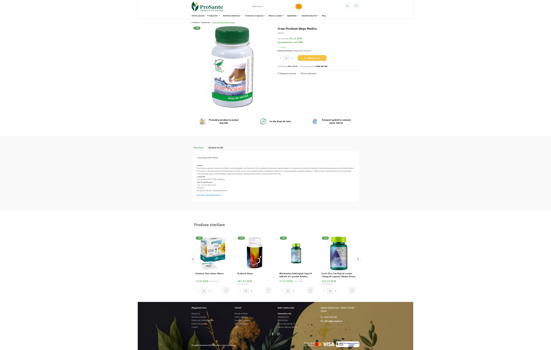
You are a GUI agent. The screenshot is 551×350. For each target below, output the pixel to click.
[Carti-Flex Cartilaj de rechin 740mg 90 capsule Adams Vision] (338, 253)
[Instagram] (278, 334)
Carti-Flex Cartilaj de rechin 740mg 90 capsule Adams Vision (338, 275)
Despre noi (196, 314)
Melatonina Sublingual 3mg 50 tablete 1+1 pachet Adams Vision (295, 275)
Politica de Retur (241, 317)
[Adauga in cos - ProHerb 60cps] (268, 290)
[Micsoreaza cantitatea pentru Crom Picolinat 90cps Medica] (280, 58)
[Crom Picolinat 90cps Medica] (232, 67)
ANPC (237, 327)
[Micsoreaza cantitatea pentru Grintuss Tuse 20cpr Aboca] (198, 291)
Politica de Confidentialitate (203, 320)
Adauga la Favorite (288, 73)
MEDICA (281, 33)
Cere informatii (309, 73)
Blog (324, 15)
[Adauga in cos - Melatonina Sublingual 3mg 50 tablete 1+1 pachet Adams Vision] (310, 290)
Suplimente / (206, 22)
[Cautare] (298, 6)
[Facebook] (272, 334)
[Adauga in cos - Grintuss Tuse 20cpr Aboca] (226, 290)
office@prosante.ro (333, 321)
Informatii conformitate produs (209, 195)
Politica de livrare (198, 324)
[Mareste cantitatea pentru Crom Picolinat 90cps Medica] (292, 58)
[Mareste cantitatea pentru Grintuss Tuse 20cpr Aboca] (210, 291)
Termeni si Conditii (199, 317)
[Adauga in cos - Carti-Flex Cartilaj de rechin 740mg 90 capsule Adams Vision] (352, 290)
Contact (195, 327)
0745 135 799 (330, 317)
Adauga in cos (313, 58)
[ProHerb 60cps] (254, 253)
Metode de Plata (241, 314)
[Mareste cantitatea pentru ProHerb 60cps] (252, 291)
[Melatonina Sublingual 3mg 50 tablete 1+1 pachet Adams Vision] (296, 253)
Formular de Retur (242, 324)
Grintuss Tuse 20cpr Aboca (209, 273)
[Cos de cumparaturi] (356, 6)
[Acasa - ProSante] (209, 6)
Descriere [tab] (199, 147)
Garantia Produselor (243, 320)
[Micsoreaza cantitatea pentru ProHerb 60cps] (240, 291)
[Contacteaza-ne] (347, 6)
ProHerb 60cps (245, 273)
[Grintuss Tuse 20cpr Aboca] (212, 253)
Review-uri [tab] (216, 147)
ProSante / (196, 22)
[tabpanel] (232, 67)
